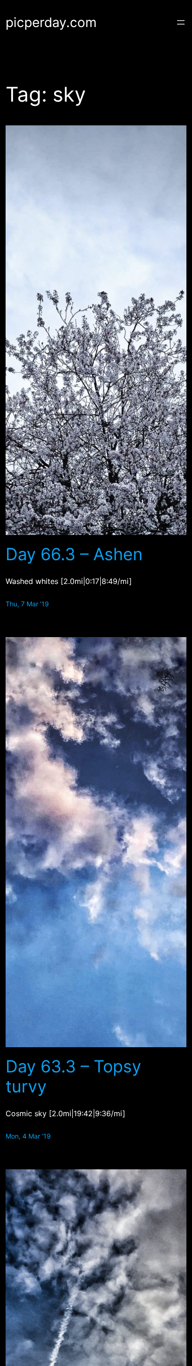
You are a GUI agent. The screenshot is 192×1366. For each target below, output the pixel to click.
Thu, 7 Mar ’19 (27, 604)
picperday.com (51, 22)
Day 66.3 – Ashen (74, 554)
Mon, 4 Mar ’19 (28, 1136)
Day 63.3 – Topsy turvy (73, 1077)
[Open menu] (180, 22)
